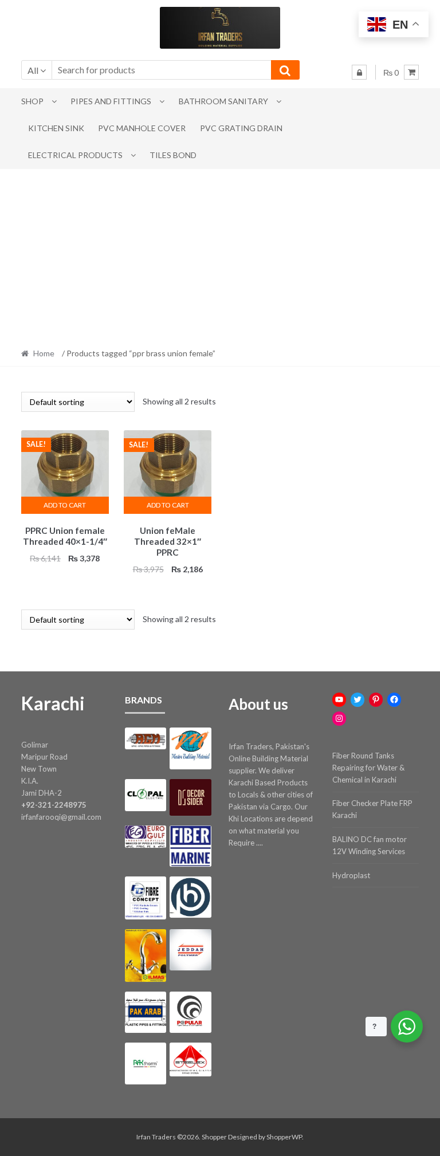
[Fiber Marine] (190, 845)
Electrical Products (75, 155)
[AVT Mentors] (190, 748)
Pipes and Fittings (110, 101)
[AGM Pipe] (145, 738)
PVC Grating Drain (241, 128)
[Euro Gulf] (145, 836)
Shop (32, 101)
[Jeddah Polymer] (190, 949)
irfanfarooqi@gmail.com (61, 816)
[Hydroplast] (190, 897)
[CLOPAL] (145, 795)
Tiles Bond (173, 155)
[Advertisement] (220, 255)
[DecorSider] (190, 797)
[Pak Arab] (145, 1012)
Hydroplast (351, 875)
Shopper (214, 1137)
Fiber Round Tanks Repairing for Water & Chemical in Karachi (368, 767)
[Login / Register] (359, 72)
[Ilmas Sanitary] (145, 955)
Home (43, 353)
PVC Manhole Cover (142, 128)
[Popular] (190, 1012)
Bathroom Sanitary (223, 101)
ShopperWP (284, 1137)
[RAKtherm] (145, 1063)
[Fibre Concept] (145, 897)
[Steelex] (190, 1059)
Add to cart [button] (65, 505)
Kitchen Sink (56, 128)
